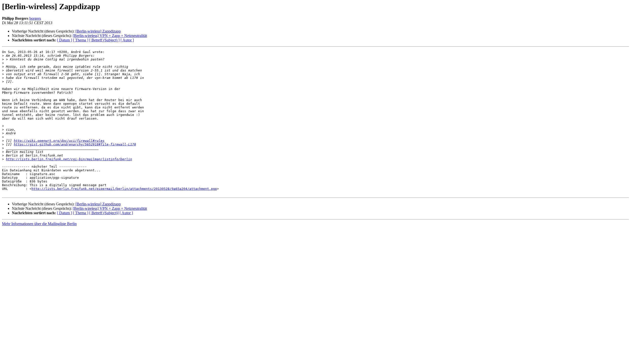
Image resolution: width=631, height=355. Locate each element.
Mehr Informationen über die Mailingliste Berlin (39, 224)
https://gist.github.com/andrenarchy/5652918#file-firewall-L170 (75, 144)
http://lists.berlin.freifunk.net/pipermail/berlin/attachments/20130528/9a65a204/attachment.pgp (124, 189)
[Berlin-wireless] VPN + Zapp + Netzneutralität (110, 36)
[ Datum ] (64, 40)
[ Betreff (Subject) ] (104, 40)
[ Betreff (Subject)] (104, 213)
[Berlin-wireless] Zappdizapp (98, 31)
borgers (35, 18)
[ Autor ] (127, 40)
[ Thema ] (80, 40)
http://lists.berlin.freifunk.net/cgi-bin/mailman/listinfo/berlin (69, 159)
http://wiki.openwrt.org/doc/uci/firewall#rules (59, 140)
